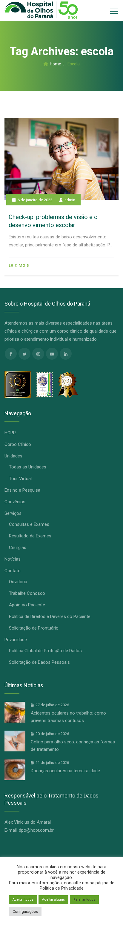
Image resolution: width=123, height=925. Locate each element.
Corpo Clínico (17, 444)
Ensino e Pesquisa (22, 490)
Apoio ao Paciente (27, 605)
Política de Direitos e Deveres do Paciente (49, 616)
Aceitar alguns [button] (53, 900)
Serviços (12, 513)
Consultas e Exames (29, 524)
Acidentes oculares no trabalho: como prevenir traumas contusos (68, 716)
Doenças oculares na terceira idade (65, 770)
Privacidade (15, 639)
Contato (12, 570)
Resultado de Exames (30, 536)
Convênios (14, 501)
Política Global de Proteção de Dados (45, 650)
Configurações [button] (25, 911)
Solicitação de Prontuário (34, 628)
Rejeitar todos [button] (84, 900)
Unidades (13, 456)
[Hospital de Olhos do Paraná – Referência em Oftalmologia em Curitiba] (41, 10)
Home (54, 64)
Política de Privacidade (62, 888)
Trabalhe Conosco (27, 593)
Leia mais (19, 265)
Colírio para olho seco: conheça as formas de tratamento (73, 745)
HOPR (10, 432)
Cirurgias (17, 547)
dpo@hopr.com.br (36, 830)
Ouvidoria (18, 581)
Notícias (12, 559)
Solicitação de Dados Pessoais (39, 662)
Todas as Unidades (27, 467)
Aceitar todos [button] (23, 900)
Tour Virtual (20, 478)
